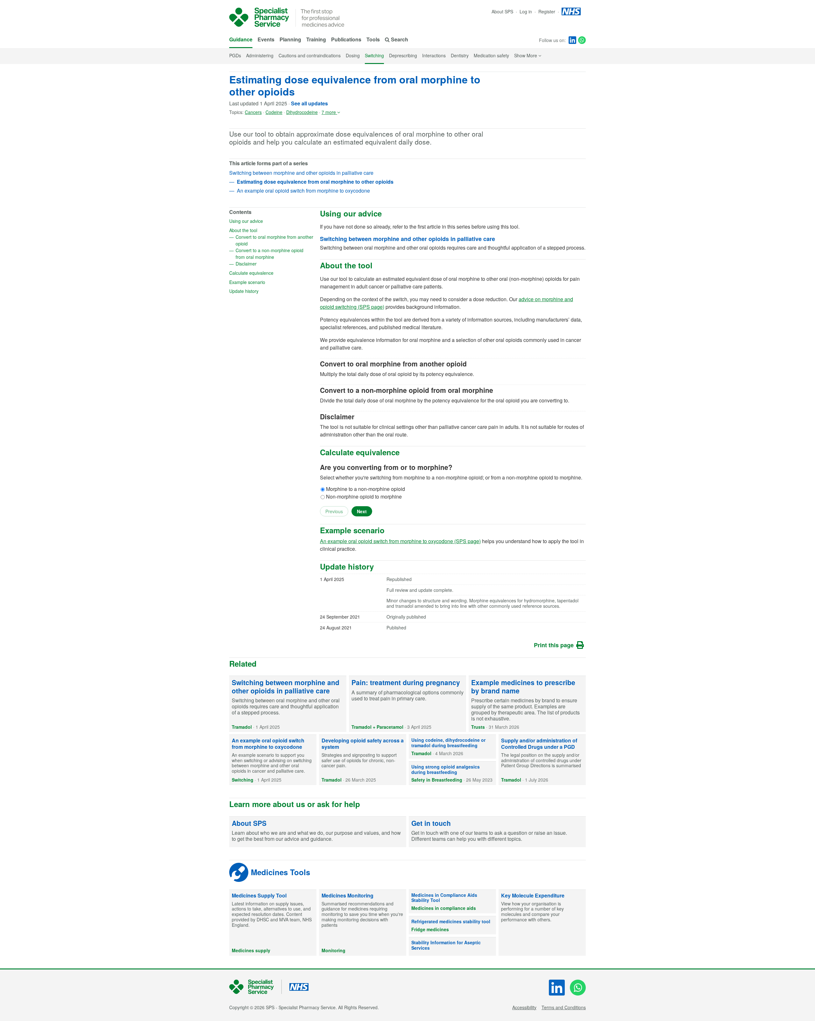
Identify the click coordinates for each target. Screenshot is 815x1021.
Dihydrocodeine (302, 112)
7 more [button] (329, 112)
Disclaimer (267, 263)
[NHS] (255, 987)
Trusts (478, 727)
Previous (334, 511)
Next (362, 511)
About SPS (502, 11)
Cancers (253, 112)
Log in (526, 11)
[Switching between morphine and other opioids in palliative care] (287, 704)
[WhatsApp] (582, 40)
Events (266, 39)
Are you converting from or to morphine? (386, 467)
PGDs (235, 55)
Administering (259, 55)
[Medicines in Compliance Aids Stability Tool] (452, 901)
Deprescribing (403, 55)
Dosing (353, 55)
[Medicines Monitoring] (362, 923)
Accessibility (524, 1007)
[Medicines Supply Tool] (272, 923)
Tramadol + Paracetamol (377, 727)
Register (547, 11)
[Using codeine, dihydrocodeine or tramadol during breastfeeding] (452, 746)
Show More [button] (527, 55)
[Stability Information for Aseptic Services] (452, 946)
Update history (264, 291)
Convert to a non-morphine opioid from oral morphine (275, 253)
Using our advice (266, 220)
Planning (290, 39)
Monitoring (333, 950)
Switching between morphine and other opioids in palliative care (301, 172)
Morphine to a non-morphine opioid (365, 489)
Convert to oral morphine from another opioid (274, 239)
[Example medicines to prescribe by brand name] (527, 704)
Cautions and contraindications (310, 55)
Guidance (240, 39)
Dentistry (460, 55)
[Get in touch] (497, 832)
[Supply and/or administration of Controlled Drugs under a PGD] (542, 760)
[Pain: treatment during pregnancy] (407, 704)
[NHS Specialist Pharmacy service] (259, 17)
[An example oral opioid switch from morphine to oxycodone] (272, 760)
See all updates (309, 103)
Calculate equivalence (271, 272)
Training (316, 39)
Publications (346, 39)
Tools (373, 39)
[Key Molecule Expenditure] (542, 923)
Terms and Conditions (564, 1007)
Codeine (274, 112)
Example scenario (267, 282)
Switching (374, 55)
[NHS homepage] (571, 11)
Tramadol (242, 727)
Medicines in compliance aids (443, 908)
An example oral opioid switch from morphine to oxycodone (303, 190)
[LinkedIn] (572, 40)
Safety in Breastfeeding (436, 779)
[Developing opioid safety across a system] (362, 760)
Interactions (434, 55)
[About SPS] (317, 832)
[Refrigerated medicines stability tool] (452, 925)
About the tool (263, 230)
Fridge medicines (430, 929)
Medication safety (491, 55)
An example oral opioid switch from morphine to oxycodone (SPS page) (400, 541)
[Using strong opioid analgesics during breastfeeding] (452, 773)
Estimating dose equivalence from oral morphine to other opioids (354, 85)
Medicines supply (251, 950)
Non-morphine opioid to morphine (364, 496)
